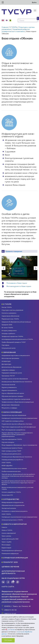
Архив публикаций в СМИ (10, 539)
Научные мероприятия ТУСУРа (12, 439)
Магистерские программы (10, 358)
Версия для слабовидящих (7, 20)
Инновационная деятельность (11, 454)
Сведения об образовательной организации (16, 322)
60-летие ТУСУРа (7, 327)
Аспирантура (6, 361)
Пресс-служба (6, 542)
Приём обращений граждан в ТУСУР (14, 342)
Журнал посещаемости (9, 390)
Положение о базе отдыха (16, 283)
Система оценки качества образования (15, 378)
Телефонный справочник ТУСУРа (12, 336)
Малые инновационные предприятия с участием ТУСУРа (17, 488)
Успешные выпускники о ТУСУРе (12, 520)
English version (3, 20)
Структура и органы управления (12, 310)
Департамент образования (11, 405)
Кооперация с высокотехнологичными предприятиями (19, 418)
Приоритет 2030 (7, 324)
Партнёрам (5, 345)
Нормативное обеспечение (10, 316)
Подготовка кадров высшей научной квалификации (19, 427)
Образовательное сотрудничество (13, 505)
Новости (4, 527)
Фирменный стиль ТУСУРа (10, 319)
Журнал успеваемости (9, 387)
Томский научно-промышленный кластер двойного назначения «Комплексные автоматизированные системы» (18, 476)
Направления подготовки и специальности (16, 355)
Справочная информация (15, 558)
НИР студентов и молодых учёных (13, 421)
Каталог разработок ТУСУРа (11, 492)
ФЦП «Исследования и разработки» (13, 430)
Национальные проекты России (12, 448)
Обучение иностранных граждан (12, 396)
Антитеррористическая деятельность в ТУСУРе (17, 339)
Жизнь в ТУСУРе (7, 530)
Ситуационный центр (8, 348)
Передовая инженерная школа (12, 373)
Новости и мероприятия (15, 524)
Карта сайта (8, 586)
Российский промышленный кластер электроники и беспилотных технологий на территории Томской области (18, 482)
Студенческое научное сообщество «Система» (17, 424)
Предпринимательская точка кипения (14, 468)
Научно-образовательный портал (13, 393)
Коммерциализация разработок (12, 459)
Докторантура (6, 364)
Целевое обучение (10, 567)
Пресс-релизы (6, 536)
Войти (34, 2)
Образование (9, 352)
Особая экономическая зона (11, 471)
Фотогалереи (6, 544)
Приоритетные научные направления (14, 415)
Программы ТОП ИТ (8, 375)
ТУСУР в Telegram (8, 582)
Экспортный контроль (9, 508)
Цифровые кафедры (8, 370)
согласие (11, 629)
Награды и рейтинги (8, 333)
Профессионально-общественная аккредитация (18, 402)
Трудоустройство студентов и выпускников (16, 399)
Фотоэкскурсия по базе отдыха (18, 286)
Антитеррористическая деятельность (13, 572)
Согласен (8, 640)
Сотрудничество (11, 499)
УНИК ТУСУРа (6, 462)
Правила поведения (13, 251)
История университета (9, 330)
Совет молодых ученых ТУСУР (11, 451)
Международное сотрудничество (13, 502)
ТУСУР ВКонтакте (3, 582)
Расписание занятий (8, 384)
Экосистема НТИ (7, 495)
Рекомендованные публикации (12, 550)
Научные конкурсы (8, 442)
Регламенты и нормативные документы (15, 511)
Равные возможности (10, 20)
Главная (5, 27)
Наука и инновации (12, 412)
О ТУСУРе (13, 27)
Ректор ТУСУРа (7, 307)
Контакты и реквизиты (9, 313)
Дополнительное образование (11, 367)
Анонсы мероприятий (9, 533)
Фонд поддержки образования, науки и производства (19, 445)
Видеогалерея (6, 547)
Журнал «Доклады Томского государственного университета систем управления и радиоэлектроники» (17, 434)
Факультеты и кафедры (9, 408)
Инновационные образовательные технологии (17, 381)
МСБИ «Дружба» (7, 465)
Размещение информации (10, 553)
